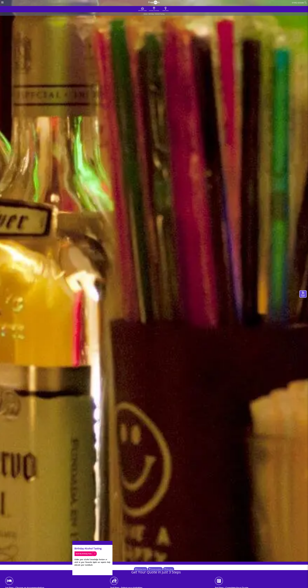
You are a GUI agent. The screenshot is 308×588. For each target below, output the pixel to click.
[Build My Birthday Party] (85, 556)
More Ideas (169, 569)
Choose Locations (156, 569)
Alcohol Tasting (159, 14)
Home (145, 14)
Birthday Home (141, 569)
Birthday (151, 14)
